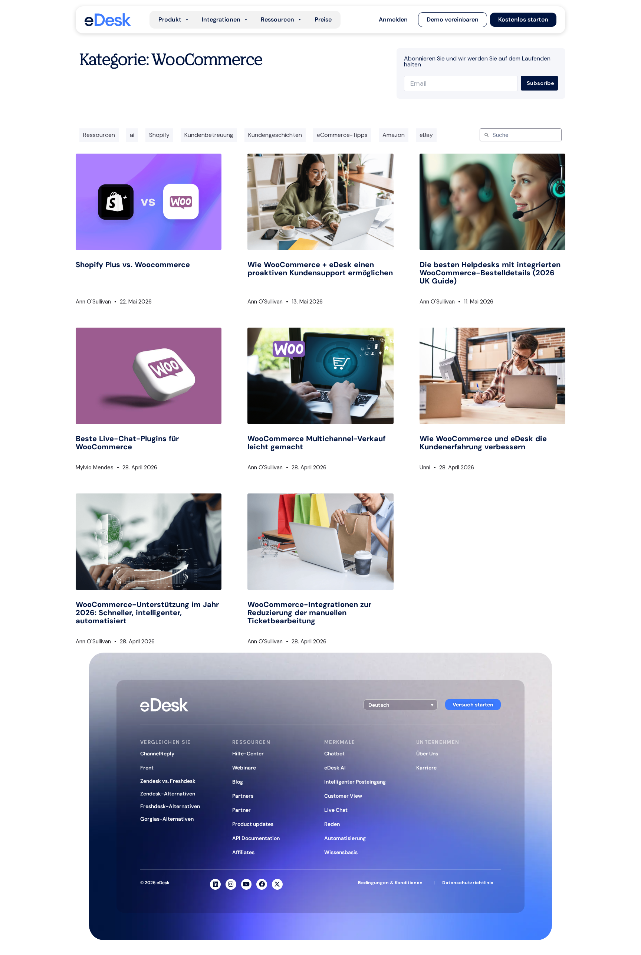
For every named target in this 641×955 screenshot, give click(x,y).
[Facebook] (261, 884)
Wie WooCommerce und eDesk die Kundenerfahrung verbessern (483, 443)
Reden (332, 824)
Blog (237, 781)
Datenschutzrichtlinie (467, 883)
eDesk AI (335, 767)
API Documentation (256, 838)
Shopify (159, 135)
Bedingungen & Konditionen (390, 883)
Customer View (343, 795)
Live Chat (336, 810)
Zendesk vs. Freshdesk (167, 781)
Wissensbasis (341, 852)
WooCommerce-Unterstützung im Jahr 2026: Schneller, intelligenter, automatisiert (147, 613)
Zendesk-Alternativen (167, 793)
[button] (393, 20)
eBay (426, 135)
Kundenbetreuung (208, 135)
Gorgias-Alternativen (167, 818)
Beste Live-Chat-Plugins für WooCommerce (127, 443)
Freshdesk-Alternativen (170, 806)
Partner (241, 810)
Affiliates (243, 852)
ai (132, 135)
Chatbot (334, 753)
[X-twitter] (277, 884)
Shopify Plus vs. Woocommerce (133, 264)
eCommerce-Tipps (342, 135)
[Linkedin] (215, 884)
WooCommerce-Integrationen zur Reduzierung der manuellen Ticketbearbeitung (309, 613)
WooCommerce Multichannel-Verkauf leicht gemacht (316, 443)
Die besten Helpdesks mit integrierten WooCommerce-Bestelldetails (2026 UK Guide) (490, 273)
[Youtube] (246, 884)
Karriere (426, 767)
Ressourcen (99, 135)
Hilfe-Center (248, 753)
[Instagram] (231, 884)
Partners (242, 795)
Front (147, 767)
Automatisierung (345, 838)
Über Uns (427, 753)
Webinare (244, 767)
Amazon (393, 135)
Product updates (252, 824)
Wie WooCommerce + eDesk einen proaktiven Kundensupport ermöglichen (320, 269)
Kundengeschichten (275, 135)
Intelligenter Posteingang (355, 781)
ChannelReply (157, 753)
